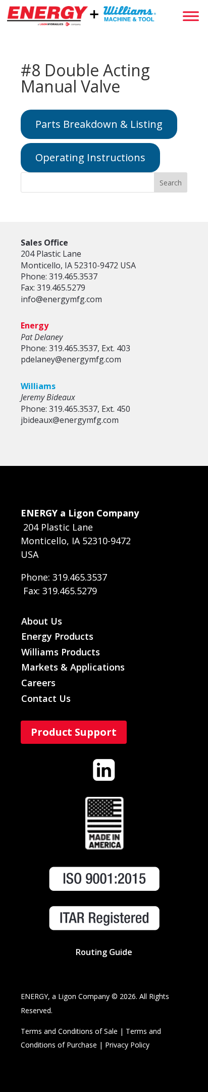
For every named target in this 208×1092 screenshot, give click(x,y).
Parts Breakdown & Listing (99, 124)
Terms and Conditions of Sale (69, 1031)
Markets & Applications (73, 667)
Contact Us (46, 698)
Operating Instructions (90, 157)
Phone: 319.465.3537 (59, 276)
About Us (41, 621)
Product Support (74, 732)
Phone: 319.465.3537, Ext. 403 (75, 348)
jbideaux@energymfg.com (70, 419)
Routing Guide (104, 952)
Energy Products (57, 636)
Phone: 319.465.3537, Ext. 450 (75, 408)
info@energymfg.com (61, 299)
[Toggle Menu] (191, 16)
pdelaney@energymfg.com (71, 359)
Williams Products (60, 652)
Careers (38, 683)
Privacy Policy (127, 1045)
